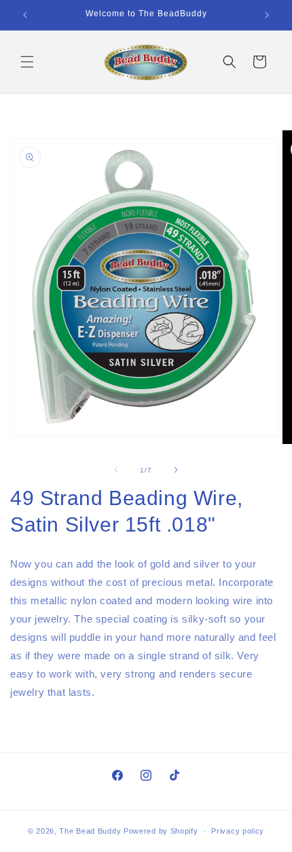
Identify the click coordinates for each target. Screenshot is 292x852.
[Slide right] (176, 470)
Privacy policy (237, 831)
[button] (27, 62)
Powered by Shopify (161, 831)
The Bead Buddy (90, 831)
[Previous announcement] (25, 15)
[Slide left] (116, 470)
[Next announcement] (267, 15)
